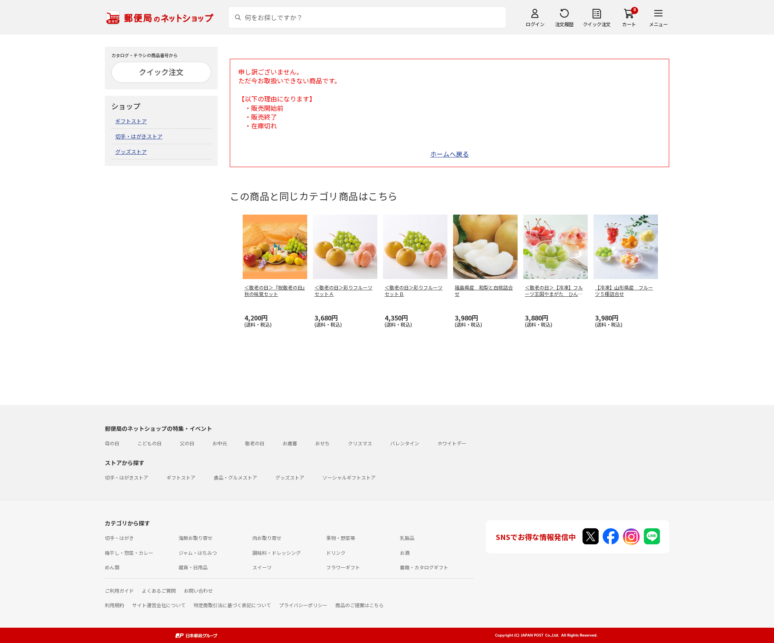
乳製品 (407, 537)
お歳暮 (290, 443)
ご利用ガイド (119, 590)
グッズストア (131, 151)
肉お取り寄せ (266, 537)
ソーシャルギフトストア (349, 477)
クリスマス (360, 443)
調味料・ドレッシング (276, 552)
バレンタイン (404, 443)
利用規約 (114, 605)
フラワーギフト (343, 567)
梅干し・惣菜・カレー (129, 552)
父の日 (187, 443)
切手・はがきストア (138, 136)
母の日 (112, 443)
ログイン (535, 24)
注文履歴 (564, 24)
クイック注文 (597, 24)
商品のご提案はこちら (359, 605)
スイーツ (262, 567)
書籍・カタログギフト (424, 567)
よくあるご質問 (159, 590)
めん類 (112, 567)
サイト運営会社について (158, 605)
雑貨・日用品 (193, 567)
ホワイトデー (451, 443)
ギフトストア (131, 121)
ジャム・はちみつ (198, 552)
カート (629, 24)
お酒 (405, 552)
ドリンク (335, 552)
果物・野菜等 (340, 537)
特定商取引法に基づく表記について (232, 605)
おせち (322, 443)
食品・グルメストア (235, 477)
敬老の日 (254, 443)
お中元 (219, 443)
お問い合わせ (198, 590)
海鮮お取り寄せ (195, 537)
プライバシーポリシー (303, 605)
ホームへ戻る (449, 154)
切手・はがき (119, 537)
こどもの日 (149, 443)
